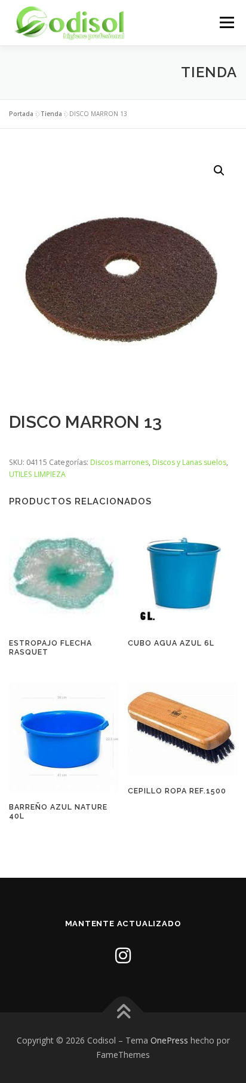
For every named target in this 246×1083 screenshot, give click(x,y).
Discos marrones (119, 462)
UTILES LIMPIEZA (37, 474)
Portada (21, 113)
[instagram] (123, 955)
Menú (226, 22)
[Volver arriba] (123, 1012)
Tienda (51, 113)
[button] (219, 170)
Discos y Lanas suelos (189, 462)
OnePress (169, 1040)
